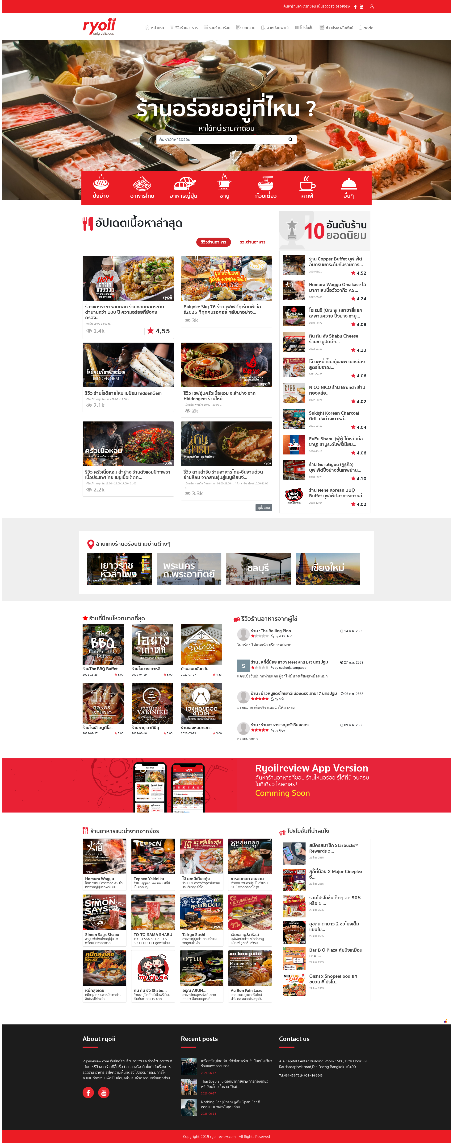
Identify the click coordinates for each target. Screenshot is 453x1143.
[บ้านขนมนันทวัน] (201, 644)
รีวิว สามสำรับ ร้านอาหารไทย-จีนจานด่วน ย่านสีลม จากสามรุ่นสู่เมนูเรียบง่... (223, 474)
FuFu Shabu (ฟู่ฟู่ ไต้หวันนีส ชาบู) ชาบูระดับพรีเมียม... (336, 441)
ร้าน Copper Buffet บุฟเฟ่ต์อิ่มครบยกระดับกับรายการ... (336, 261)
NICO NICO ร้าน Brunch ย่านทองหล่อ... (337, 390)
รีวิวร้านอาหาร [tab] (213, 242)
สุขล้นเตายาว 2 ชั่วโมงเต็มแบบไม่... (334, 926)
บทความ (248, 28)
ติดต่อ (368, 28)
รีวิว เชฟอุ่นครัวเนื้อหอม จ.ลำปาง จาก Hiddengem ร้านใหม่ (220, 396)
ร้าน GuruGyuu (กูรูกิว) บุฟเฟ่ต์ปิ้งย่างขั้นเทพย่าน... (335, 467)
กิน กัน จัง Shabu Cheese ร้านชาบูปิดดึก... (333, 338)
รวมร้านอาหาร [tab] (252, 242)
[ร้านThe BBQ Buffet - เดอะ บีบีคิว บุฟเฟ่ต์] (103, 644)
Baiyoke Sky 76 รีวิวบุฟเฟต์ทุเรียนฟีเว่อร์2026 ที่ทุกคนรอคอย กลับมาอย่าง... (222, 309)
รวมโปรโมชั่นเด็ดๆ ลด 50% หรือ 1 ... (335, 900)
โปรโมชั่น (306, 28)
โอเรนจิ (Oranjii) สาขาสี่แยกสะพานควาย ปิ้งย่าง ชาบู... (335, 313)
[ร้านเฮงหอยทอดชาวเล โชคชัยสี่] (201, 703)
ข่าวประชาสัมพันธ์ (339, 28)
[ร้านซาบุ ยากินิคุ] (152, 703)
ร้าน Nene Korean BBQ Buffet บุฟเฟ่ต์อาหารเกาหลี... (337, 493)
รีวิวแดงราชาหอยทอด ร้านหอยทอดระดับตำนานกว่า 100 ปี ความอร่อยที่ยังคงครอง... (124, 312)
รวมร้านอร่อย (219, 28)
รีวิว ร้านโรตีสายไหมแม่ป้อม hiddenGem (123, 393)
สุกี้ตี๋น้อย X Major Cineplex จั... (335, 874)
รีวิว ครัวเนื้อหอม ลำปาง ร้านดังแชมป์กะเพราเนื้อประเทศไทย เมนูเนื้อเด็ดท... (127, 474)
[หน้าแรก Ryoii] (102, 26)
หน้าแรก (157, 28)
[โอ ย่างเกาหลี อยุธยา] (152, 644)
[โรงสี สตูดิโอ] (103, 703)
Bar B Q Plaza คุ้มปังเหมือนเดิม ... (335, 952)
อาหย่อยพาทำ (277, 28)
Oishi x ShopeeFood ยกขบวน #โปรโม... (333, 979)
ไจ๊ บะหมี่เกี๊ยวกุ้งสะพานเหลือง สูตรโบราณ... (337, 364)
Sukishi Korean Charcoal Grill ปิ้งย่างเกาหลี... (334, 415)
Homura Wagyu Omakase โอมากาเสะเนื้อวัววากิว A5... (337, 287)
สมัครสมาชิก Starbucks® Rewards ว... (333, 848)
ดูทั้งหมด (264, 507)
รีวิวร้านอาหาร (186, 28)
